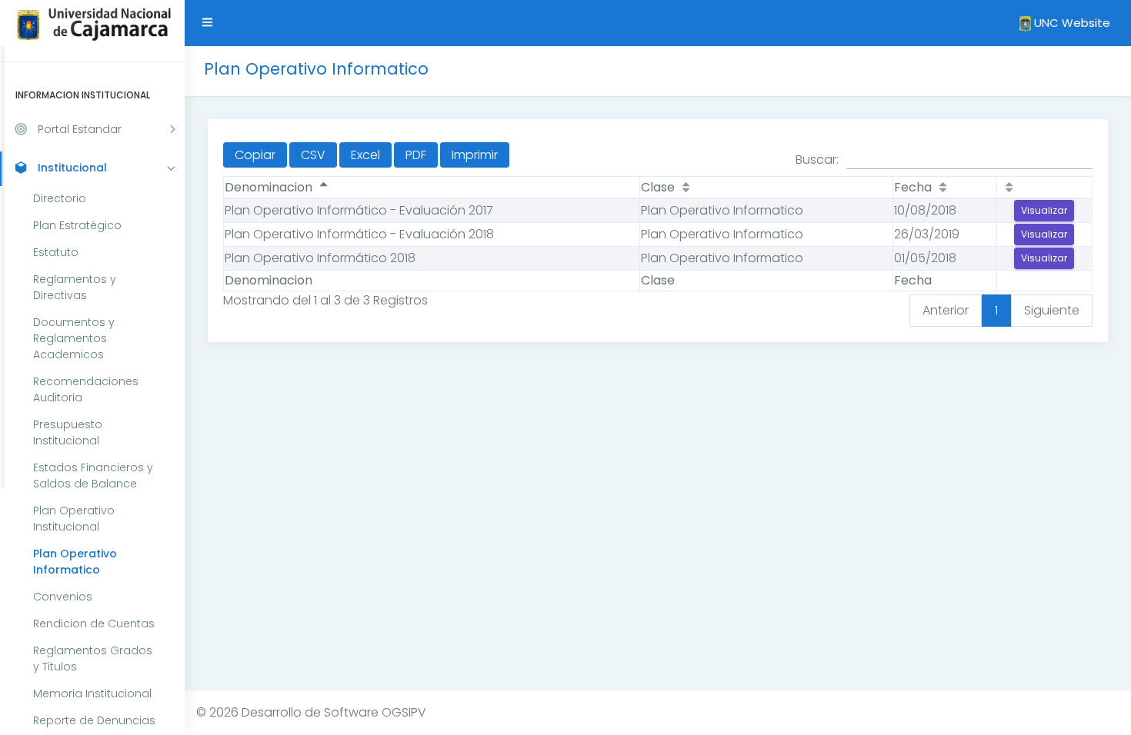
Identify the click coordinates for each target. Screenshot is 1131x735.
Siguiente (1051, 310)
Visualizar (1044, 210)
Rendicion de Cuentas (94, 623)
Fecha (913, 187)
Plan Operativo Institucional (74, 518)
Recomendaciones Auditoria (85, 389)
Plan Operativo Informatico (75, 561)
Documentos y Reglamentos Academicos (74, 338)
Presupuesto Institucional (67, 432)
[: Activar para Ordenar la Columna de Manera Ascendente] (1044, 188)
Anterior (945, 310)
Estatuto (55, 252)
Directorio (59, 198)
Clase (658, 187)
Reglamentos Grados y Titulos (92, 658)
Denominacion (268, 187)
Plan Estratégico (77, 225)
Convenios (62, 596)
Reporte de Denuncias (94, 720)
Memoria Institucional (92, 693)
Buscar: (817, 159)
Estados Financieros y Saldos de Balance (93, 475)
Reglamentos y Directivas (74, 287)
